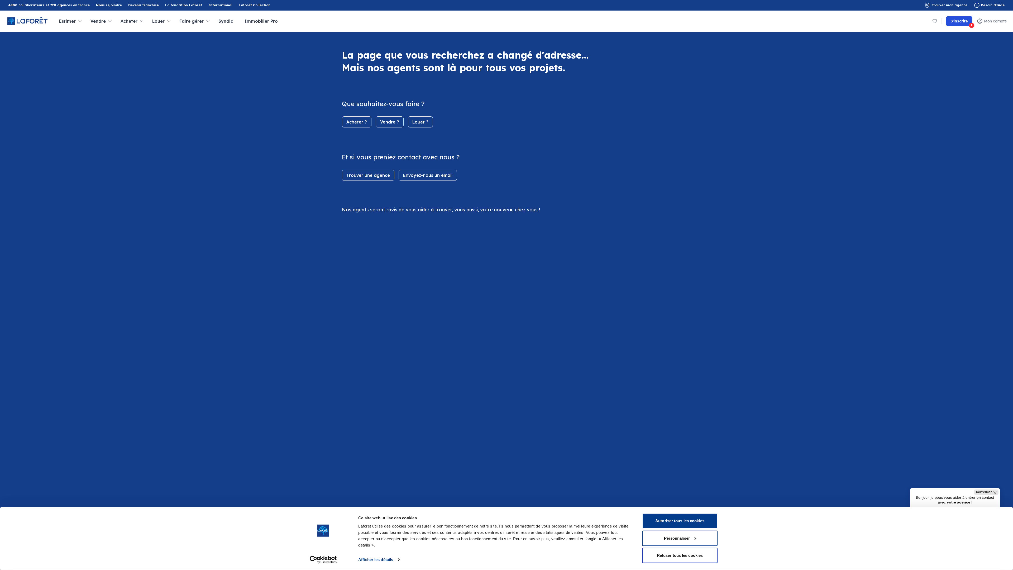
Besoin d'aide (993, 5)
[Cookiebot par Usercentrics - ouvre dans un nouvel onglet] (323, 560)
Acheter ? (356, 122)
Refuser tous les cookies (680, 555)
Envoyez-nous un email (427, 175)
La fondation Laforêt (183, 5)
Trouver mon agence (949, 5)
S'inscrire (961, 22)
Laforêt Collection (254, 5)
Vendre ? (389, 122)
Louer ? (420, 122)
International (220, 5)
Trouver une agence (368, 175)
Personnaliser (677, 538)
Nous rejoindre (109, 5)
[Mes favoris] (934, 21)
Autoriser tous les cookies (679, 521)
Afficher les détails (375, 559)
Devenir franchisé (143, 5)
